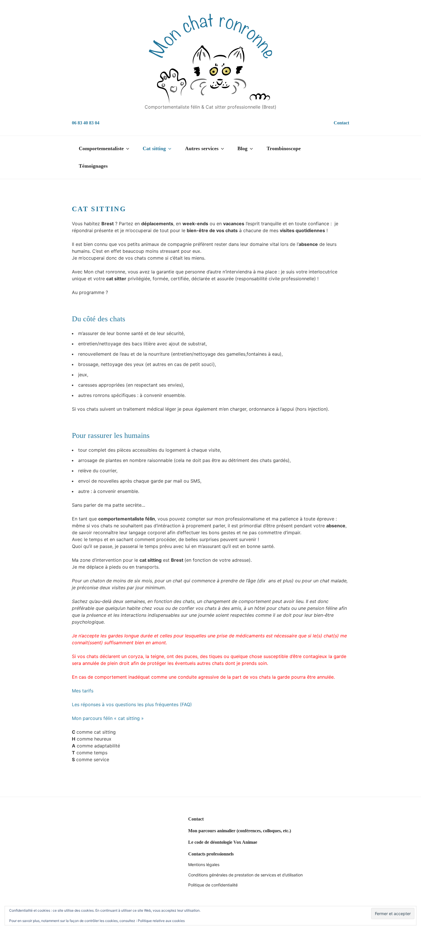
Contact (341, 122)
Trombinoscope (284, 148)
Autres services (202, 148)
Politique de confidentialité (213, 884)
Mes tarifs (82, 691)
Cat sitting (154, 148)
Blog (242, 148)
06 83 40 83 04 (85, 122)
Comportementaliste (101, 148)
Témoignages (93, 166)
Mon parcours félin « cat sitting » (108, 718)
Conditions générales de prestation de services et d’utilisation (245, 874)
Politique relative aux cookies (161, 921)
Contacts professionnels (211, 853)
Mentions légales (203, 864)
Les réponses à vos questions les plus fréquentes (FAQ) (132, 704)
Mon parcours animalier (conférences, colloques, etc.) (239, 830)
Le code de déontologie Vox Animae (222, 842)
